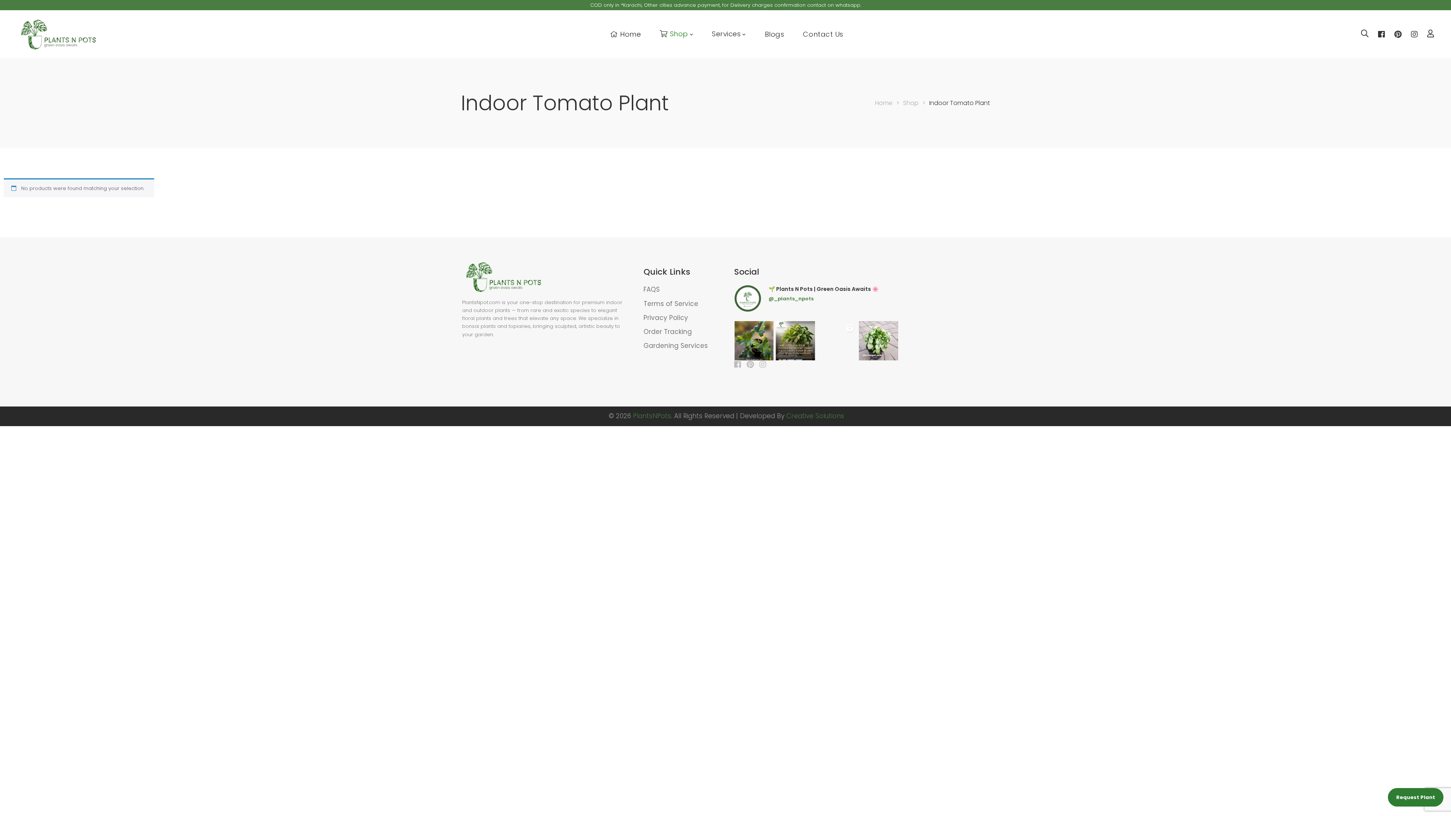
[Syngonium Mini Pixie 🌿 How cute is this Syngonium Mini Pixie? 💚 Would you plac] (878, 340)
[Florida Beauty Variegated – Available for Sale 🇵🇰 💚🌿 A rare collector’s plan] (837, 340)
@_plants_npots (791, 298)
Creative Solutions (815, 415)
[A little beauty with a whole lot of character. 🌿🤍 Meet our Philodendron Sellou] (754, 340)
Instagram (1414, 34)
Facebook (1381, 34)
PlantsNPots (652, 415)
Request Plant (1415, 797)
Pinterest (1397, 34)
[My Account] (1430, 34)
